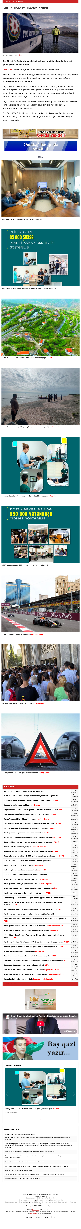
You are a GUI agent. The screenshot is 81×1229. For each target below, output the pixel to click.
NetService (33, 1213)
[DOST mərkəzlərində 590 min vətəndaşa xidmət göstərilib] (40, 534)
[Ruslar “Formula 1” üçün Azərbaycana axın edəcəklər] (40, 603)
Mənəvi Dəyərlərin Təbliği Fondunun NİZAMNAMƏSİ (22, 1178)
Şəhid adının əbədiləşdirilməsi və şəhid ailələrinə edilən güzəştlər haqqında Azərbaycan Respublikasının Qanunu (34, 1157)
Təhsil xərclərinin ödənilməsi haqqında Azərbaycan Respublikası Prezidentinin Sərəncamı (34, 1174)
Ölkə (20, 55)
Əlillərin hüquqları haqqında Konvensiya (18, 1170)
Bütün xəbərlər (11, 984)
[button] (7, 1094)
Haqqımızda (38, 1217)
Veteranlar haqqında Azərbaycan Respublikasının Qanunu (24, 1162)
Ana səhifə (29, 1217)
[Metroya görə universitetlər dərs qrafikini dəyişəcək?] (40, 672)
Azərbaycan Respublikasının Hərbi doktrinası (20, 1134)
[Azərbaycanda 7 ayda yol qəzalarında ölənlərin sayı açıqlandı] (40, 742)
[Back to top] (75, 1223)
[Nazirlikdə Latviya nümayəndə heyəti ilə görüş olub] (40, 188)
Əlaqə (47, 1217)
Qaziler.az (7, 70)
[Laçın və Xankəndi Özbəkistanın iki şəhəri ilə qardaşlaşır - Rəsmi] (40, 327)
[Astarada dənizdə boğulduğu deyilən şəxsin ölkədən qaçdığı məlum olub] (40, 396)
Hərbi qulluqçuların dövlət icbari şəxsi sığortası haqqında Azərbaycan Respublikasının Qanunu (36, 1166)
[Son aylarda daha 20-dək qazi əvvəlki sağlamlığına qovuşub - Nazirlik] (40, 465)
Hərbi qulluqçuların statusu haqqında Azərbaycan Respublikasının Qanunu (30, 1152)
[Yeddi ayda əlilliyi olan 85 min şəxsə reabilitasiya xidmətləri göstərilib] (40, 257)
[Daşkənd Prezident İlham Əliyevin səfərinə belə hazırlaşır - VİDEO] (40, 1087)
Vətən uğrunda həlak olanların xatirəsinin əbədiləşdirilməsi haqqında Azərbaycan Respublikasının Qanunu (37, 1138)
